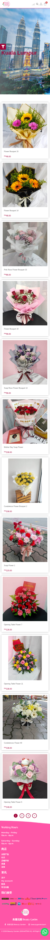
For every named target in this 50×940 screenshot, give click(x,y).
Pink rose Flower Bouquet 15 (15, 270)
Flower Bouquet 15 (11, 151)
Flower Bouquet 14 (11, 211)
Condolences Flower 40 (13, 743)
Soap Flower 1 (9, 565)
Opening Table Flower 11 (13, 684)
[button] (33, 4)
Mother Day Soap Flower (13, 447)
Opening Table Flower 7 (13, 625)
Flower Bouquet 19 (11, 329)
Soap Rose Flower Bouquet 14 (15, 388)
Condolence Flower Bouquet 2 (15, 506)
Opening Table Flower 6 (13, 802)
